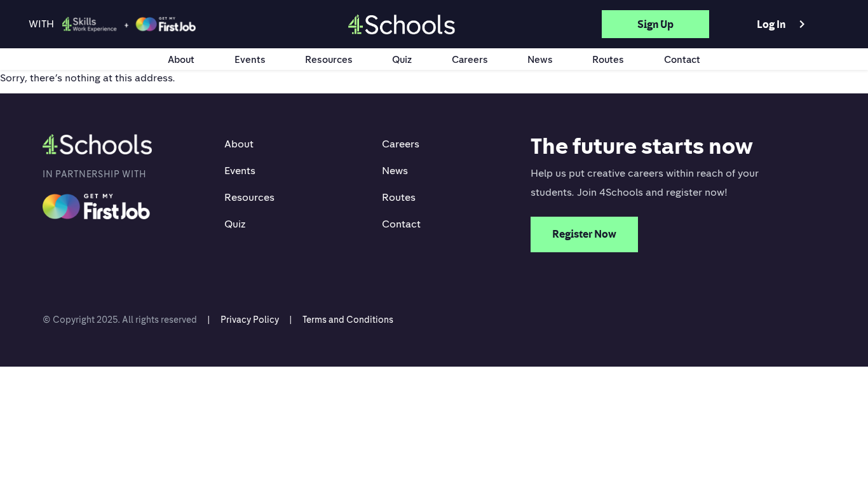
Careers (470, 59)
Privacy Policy (249, 319)
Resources (329, 59)
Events (250, 59)
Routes (608, 59)
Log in (783, 24)
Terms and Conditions (347, 319)
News (540, 59)
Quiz (402, 59)
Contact (682, 59)
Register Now (584, 233)
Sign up (655, 24)
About (181, 59)
